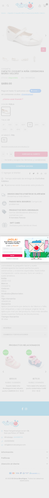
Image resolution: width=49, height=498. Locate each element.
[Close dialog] (47, 237)
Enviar (12, 255)
